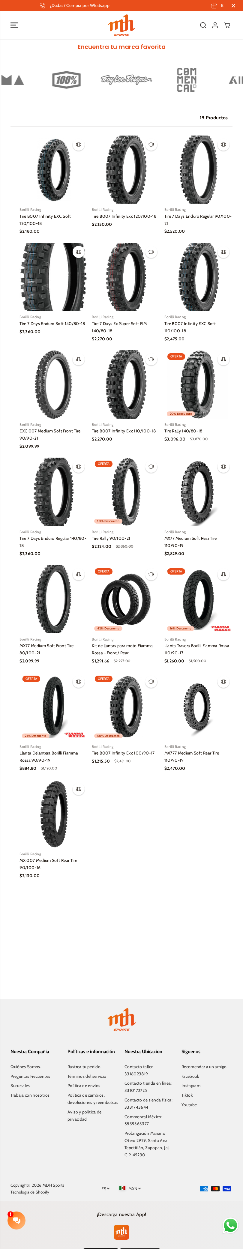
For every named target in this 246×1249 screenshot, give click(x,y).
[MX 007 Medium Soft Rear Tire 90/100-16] (54, 814)
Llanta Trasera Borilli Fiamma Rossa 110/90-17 (197, 649)
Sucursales (20, 1085)
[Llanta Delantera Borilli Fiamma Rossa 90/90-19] (54, 707)
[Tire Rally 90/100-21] (126, 492)
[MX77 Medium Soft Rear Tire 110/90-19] (198, 492)
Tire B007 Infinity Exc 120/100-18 (124, 216)
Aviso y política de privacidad (85, 1115)
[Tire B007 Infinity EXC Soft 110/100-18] (198, 277)
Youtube (189, 1104)
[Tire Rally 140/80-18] (198, 384)
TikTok (187, 1095)
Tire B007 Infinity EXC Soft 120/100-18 (45, 220)
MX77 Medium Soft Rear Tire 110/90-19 (190, 542)
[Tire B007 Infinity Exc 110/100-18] (126, 384)
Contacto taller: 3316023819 (139, 1070)
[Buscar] (203, 25)
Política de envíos (84, 1085)
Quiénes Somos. (25, 1066)
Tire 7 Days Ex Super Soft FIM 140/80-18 (119, 327)
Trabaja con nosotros (30, 1095)
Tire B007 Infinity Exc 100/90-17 (123, 753)
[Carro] (227, 25)
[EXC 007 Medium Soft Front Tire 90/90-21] (54, 384)
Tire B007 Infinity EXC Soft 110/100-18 (190, 327)
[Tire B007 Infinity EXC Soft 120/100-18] (54, 170)
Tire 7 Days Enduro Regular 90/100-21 (198, 220)
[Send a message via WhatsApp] (230, 1225)
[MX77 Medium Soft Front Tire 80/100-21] (54, 599)
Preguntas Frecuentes (30, 1076)
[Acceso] (215, 25)
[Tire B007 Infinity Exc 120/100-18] (126, 170)
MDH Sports (53, 1185)
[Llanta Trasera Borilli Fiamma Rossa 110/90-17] (198, 599)
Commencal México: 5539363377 (143, 1120)
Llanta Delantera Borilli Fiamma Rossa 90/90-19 (49, 756)
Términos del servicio (87, 1076)
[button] (14, 25)
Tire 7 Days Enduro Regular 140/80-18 (53, 542)
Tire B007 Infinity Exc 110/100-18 (124, 431)
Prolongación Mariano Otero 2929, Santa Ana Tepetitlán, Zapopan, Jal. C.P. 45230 (147, 1144)
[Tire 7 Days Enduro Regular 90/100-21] (198, 170)
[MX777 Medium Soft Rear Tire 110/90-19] (198, 707)
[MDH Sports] (121, 25)
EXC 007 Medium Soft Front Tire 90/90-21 (50, 434)
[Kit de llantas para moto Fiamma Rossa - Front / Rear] (126, 599)
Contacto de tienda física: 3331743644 (148, 1103)
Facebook (190, 1076)
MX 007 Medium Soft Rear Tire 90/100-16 (48, 864)
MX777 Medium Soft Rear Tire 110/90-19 (191, 756)
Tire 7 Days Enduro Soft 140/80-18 (52, 323)
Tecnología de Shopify (29, 1192)
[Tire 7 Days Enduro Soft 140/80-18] (54, 277)
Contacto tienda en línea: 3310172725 (148, 1086)
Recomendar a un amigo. (205, 1066)
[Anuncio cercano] (233, 6)
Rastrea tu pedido (84, 1066)
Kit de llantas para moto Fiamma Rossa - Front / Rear (122, 649)
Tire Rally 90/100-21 (111, 538)
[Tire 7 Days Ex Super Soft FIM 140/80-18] (126, 277)
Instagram (191, 1085)
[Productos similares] (78, 144)
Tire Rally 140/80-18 (183, 431)
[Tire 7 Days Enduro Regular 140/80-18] (54, 492)
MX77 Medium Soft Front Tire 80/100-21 (47, 649)
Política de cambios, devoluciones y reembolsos (93, 1098)
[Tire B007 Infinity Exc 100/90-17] (126, 707)
